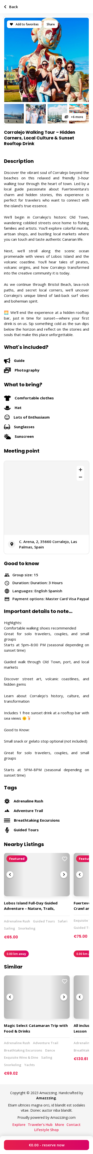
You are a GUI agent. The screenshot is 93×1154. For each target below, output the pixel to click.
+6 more (76, 117)
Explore (18, 1124)
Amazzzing (46, 1098)
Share (51, 24)
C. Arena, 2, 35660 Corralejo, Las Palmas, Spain (48, 544)
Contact (73, 1124)
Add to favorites (27, 24)
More (59, 1124)
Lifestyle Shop (46, 1129)
